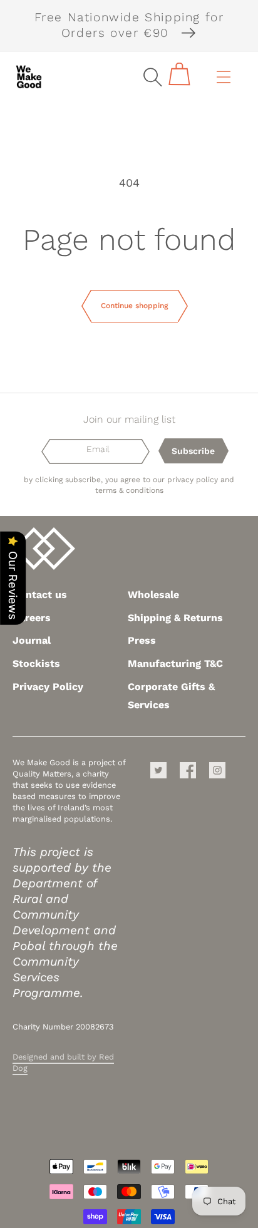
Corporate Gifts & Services (171, 696)
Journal (32, 640)
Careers (32, 618)
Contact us (40, 595)
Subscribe (193, 451)
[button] (152, 77)
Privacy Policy (48, 687)
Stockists (36, 663)
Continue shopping (134, 305)
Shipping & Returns (175, 618)
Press (142, 640)
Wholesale (153, 595)
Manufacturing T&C (175, 663)
